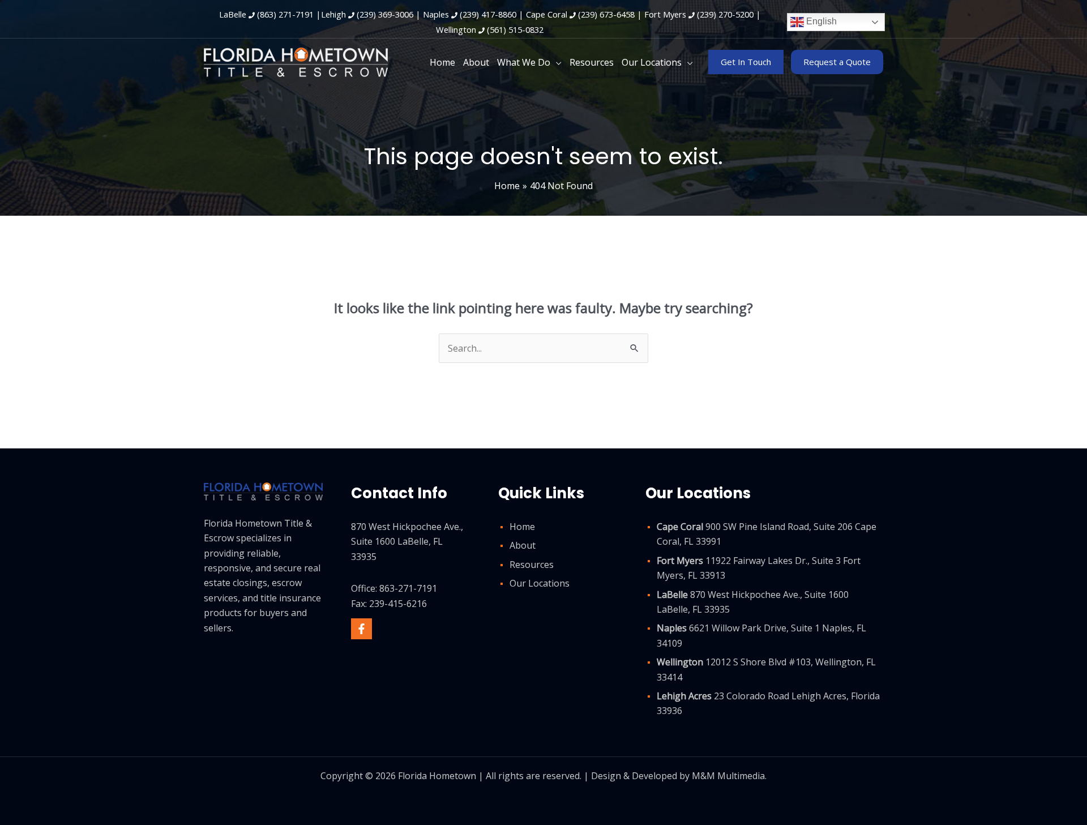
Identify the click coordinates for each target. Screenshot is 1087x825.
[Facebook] (361, 628)
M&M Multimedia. (729, 776)
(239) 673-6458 (606, 14)
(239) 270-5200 (725, 14)
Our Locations (540, 583)
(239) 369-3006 (385, 14)
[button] (556, 62)
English (820, 21)
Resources (532, 564)
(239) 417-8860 (488, 14)
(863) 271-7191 (285, 14)
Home (522, 526)
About (523, 545)
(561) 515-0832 (515, 29)
